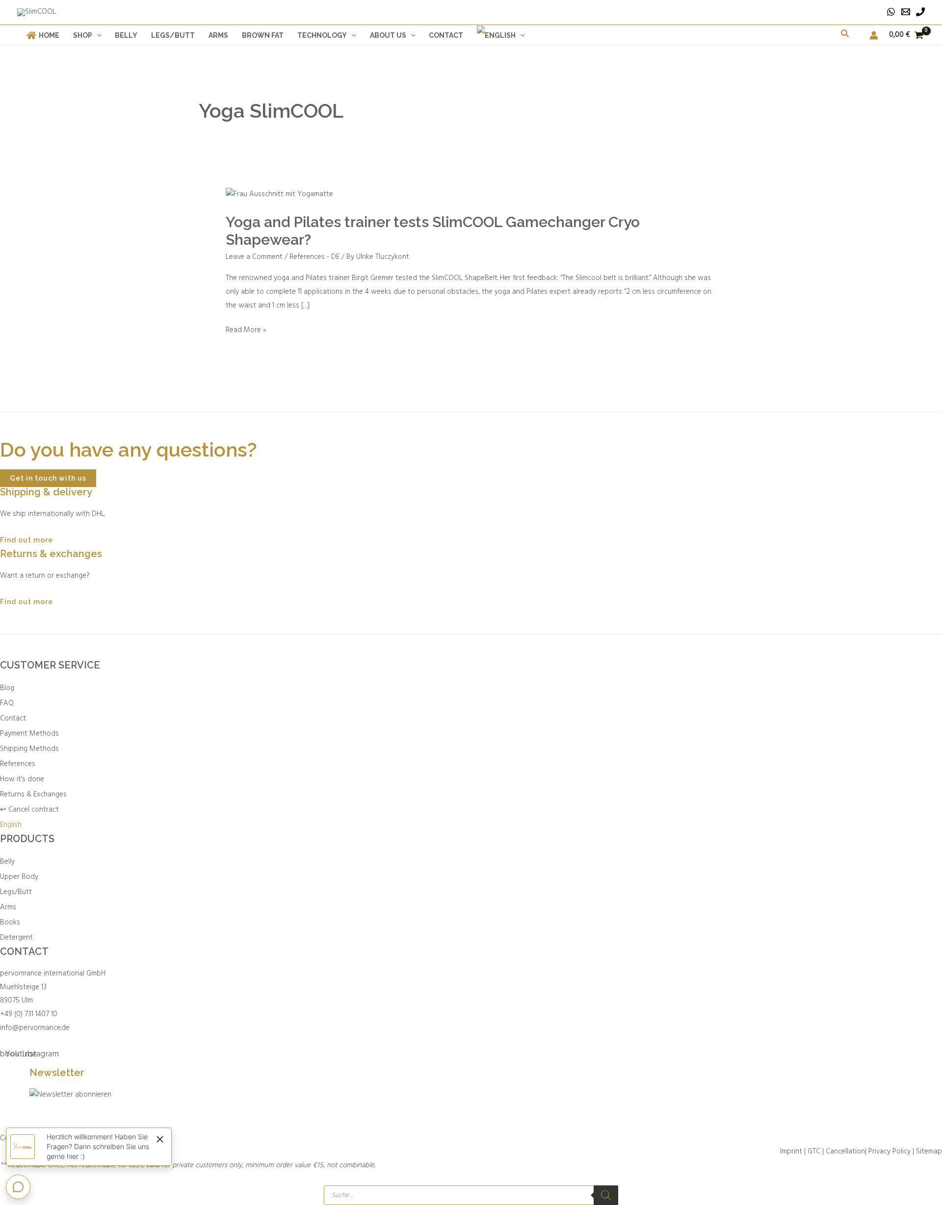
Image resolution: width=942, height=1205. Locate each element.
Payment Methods (29, 734)
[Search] (606, 1195)
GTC (814, 1151)
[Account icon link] (873, 35)
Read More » (246, 330)
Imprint (791, 1151)
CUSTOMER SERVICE (50, 665)
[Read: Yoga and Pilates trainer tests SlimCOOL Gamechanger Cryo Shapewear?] (279, 195)
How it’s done (22, 779)
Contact (13, 718)
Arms (8, 907)
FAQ (7, 703)
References (17, 764)
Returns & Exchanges (33, 794)
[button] (96, 35)
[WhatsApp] (891, 11)
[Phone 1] (920, 11)
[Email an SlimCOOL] (905, 11)
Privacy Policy (889, 1151)
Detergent (16, 938)
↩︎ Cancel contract (29, 810)
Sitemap (929, 1151)
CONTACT (24, 951)
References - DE (314, 257)
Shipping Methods (29, 749)
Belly (7, 862)
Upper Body (19, 877)
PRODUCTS (27, 839)
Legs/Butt (16, 892)
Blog (7, 688)
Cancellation (845, 1151)
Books (10, 922)
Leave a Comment (254, 257)
